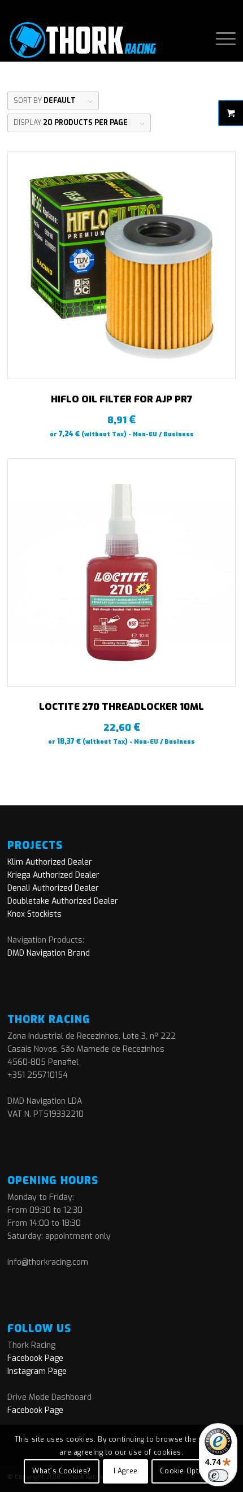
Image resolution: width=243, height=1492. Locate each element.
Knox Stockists (34, 914)
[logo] (98, 39)
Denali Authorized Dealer (53, 888)
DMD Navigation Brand (48, 953)
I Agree (126, 1471)
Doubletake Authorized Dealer (62, 901)
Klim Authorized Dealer (49, 862)
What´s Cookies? (61, 1471)
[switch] (218, 1475)
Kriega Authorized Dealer (53, 875)
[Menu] (220, 39)
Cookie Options (187, 1471)
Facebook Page (35, 1358)
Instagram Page (37, 1371)
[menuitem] (220, 39)
